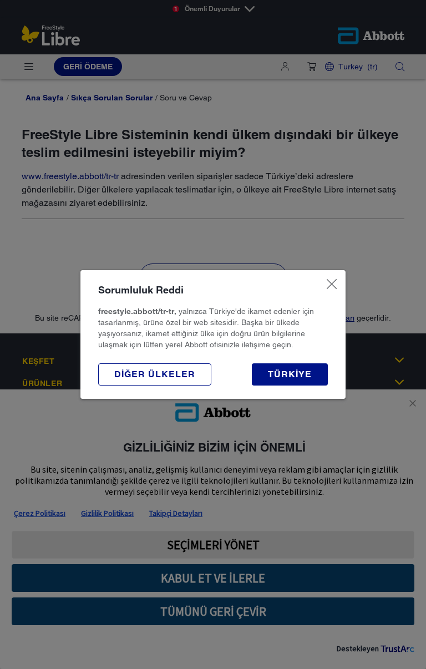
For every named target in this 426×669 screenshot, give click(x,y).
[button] (154, 374)
